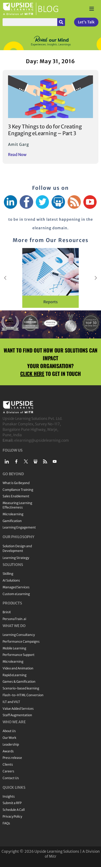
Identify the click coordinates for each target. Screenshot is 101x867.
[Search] (61, 22)
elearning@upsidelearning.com (41, 440)
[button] (5, 278)
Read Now (17, 154)
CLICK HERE (32, 373)
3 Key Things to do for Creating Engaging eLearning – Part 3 (45, 129)
